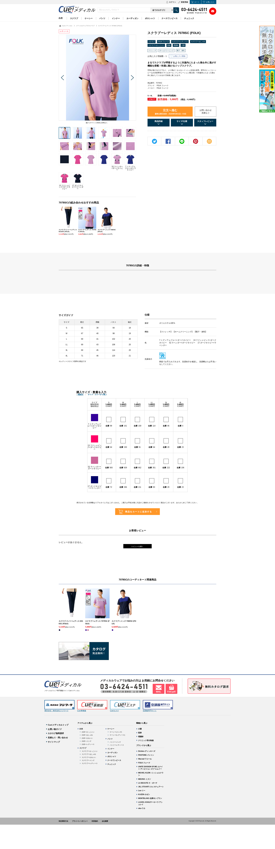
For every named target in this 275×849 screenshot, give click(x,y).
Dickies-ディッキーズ (146, 751)
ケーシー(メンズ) (116, 732)
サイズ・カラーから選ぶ (97, 394)
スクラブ (74, 18)
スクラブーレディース (180, 41)
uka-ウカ (141, 808)
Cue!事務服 (81, 711)
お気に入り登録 (179, 56)
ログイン (172, 2)
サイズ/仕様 (182, 121)
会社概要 (105, 821)
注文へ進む (170, 112)
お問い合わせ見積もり (206, 111)
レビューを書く (137, 546)
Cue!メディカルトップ (58, 725)
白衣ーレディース (88, 744)
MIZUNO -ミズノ (144, 779)
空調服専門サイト (150, 711)
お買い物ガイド (55, 729)
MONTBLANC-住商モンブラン (150, 798)
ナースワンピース (170, 18)
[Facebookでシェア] (168, 141)
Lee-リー (141, 791)
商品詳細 (159, 121)
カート (197, 2)
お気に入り (210, 2)
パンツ (102, 18)
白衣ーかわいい (87, 738)
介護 (183, 45)
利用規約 (95, 821)
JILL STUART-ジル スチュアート (151, 787)
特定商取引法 (63, 821)
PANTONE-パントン (146, 755)
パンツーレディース (117, 745)
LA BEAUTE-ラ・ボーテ (147, 783)
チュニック (189, 18)
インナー (116, 18)
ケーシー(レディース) (117, 735)
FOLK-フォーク (163, 41)
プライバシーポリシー (80, 821)
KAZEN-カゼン (144, 794)
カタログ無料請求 (56, 733)
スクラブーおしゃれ (198, 41)
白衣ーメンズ (86, 741)
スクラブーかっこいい (156, 45)
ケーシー (89, 18)
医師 (168, 45)
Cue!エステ (114, 711)
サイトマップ (54, 742)
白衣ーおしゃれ (87, 735)
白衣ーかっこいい (88, 732)
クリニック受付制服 (146, 740)
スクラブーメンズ (88, 760)
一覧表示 (79, 394)
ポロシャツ (150, 18)
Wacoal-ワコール (145, 759)
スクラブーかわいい (89, 757)
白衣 (61, 18)
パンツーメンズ (115, 742)
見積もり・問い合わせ (58, 737)
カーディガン (132, 18)
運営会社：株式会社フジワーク (56, 711)
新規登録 (184, 2)
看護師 (176, 45)
